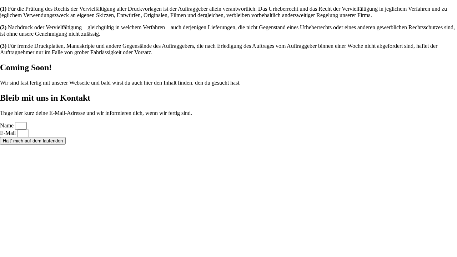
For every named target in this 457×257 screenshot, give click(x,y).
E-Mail (8, 133)
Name (7, 125)
